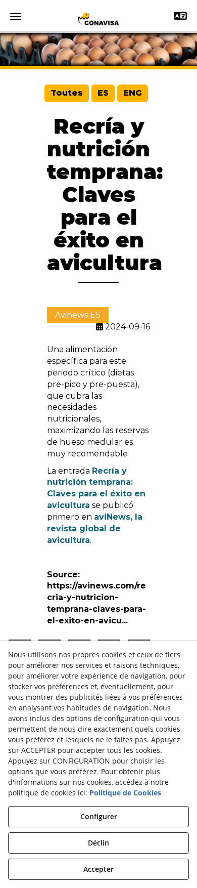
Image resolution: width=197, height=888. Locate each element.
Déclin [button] (98, 843)
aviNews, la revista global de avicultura (94, 528)
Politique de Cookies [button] (125, 792)
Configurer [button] (98, 816)
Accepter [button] (98, 869)
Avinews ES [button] (78, 315)
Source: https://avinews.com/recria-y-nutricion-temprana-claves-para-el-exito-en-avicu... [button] (96, 597)
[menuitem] (66, 93)
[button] (98, 19)
